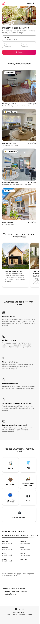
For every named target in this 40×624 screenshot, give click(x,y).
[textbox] (11, 46)
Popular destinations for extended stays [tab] (15, 535)
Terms (15, 614)
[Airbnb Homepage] (3, 3)
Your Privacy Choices (25, 614)
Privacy (9, 614)
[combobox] (19, 39)
